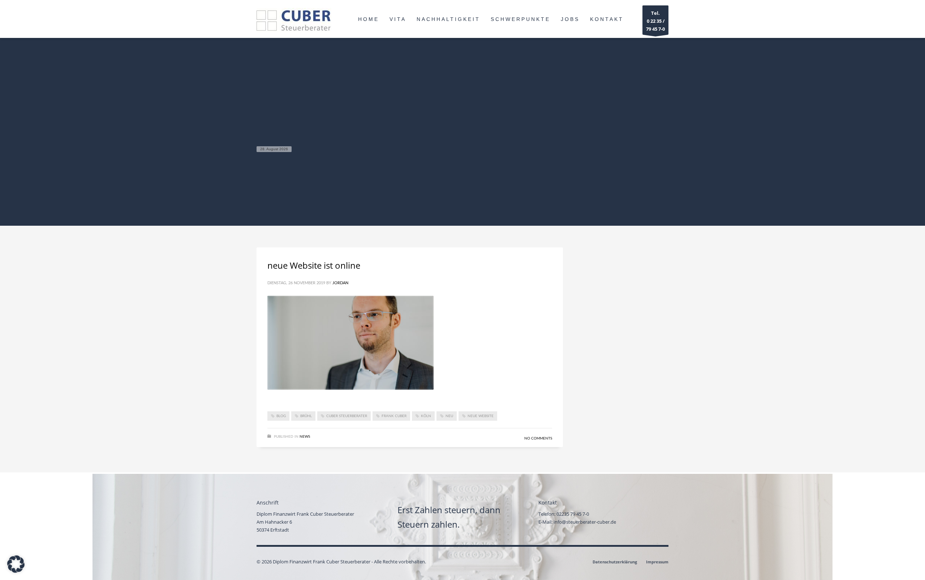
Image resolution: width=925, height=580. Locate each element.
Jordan (340, 283)
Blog (281, 416)
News (305, 436)
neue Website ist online (313, 265)
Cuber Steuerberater (346, 416)
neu (449, 416)
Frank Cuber (394, 416)
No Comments (538, 438)
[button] (16, 564)
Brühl (306, 416)
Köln (426, 416)
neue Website (481, 416)
